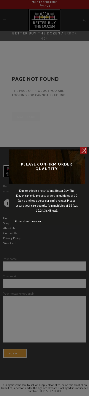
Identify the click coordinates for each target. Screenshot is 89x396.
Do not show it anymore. (28, 221)
